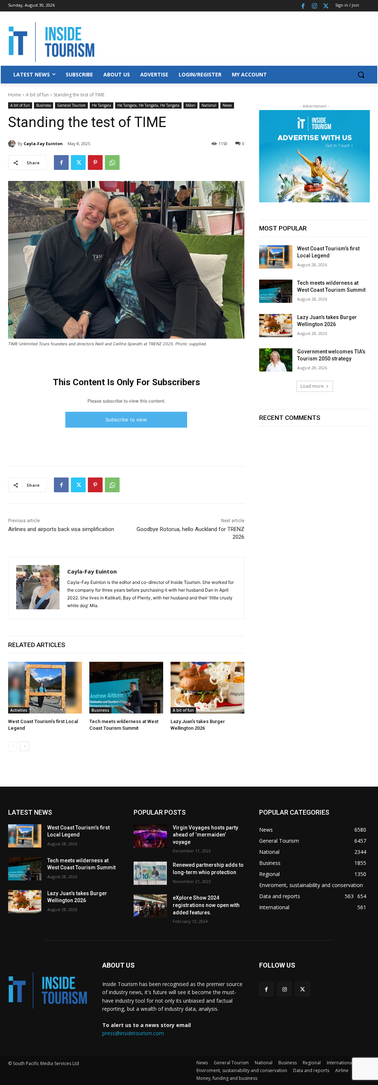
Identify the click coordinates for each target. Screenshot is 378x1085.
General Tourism (71, 105)
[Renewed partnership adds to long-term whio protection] (150, 873)
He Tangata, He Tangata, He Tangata (148, 105)
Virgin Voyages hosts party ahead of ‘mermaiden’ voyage (205, 835)
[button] (361, 74)
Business (43, 105)
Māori (190, 105)
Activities (18, 710)
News (227, 105)
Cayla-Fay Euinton (43, 143)
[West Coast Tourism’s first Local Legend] (45, 687)
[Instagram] (314, 6)
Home (14, 95)
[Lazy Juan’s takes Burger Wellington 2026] (207, 687)
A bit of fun (37, 95)
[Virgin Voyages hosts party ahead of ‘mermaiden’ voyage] (150, 836)
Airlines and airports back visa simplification (61, 529)
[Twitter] (326, 6)
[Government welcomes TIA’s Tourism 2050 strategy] (275, 360)
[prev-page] (12, 746)
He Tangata (101, 105)
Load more (312, 386)
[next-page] (24, 746)
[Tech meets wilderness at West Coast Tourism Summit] (126, 687)
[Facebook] (303, 6)
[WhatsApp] (112, 162)
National (209, 105)
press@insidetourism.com (133, 1033)
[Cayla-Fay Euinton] (13, 143)
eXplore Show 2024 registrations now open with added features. (206, 905)
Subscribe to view (126, 419)
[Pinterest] (95, 162)
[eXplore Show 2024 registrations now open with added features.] (150, 906)
